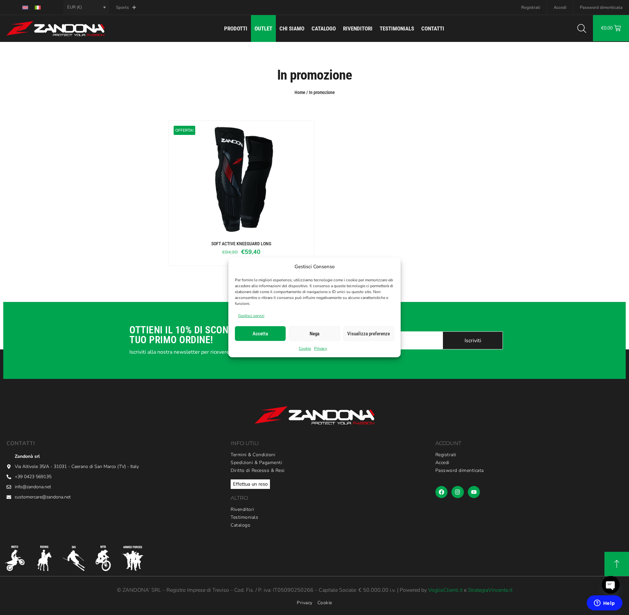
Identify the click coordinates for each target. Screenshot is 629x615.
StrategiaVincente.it (490, 590)
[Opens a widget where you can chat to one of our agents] (604, 603)
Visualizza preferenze (368, 334)
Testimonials (397, 28)
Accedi (560, 7)
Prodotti (235, 28)
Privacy (320, 348)
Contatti (432, 28)
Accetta (260, 334)
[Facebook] (441, 492)
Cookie (305, 348)
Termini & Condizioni (253, 455)
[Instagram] (457, 492)
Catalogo (324, 28)
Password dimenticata (601, 7)
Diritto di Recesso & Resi (258, 470)
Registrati (530, 7)
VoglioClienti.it (445, 590)
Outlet (263, 28)
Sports (122, 7)
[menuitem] (25, 7)
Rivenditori (357, 28)
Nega (314, 334)
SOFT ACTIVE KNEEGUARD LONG (241, 243)
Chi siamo (291, 28)
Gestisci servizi (251, 315)
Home (300, 92)
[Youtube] (474, 492)
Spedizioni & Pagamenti (256, 462)
